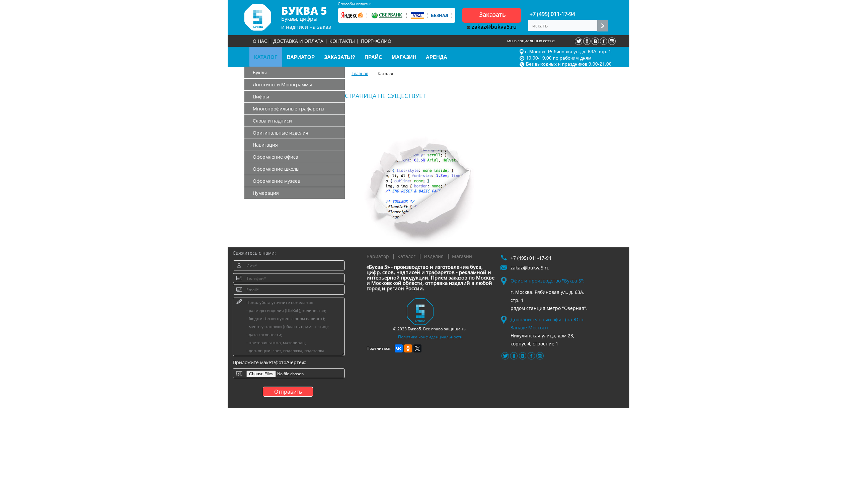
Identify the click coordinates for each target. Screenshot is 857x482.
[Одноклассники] (408, 348)
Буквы (260, 72)
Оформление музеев (276, 181)
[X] (417, 348)
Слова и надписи (272, 120)
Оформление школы (276, 169)
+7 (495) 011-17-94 (552, 14)
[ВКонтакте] (399, 348)
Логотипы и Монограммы (282, 84)
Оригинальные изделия (280, 133)
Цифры (261, 96)
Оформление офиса (275, 157)
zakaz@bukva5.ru (493, 26)
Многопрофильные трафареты (288, 108)
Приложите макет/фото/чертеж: (269, 362)
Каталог (406, 256)
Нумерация (266, 193)
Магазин (462, 256)
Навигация (265, 145)
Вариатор (378, 256)
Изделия (434, 256)
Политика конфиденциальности (430, 337)
